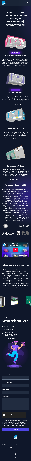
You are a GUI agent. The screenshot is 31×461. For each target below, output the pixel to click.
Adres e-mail (5, 389)
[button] (27, 3)
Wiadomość (5, 396)
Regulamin (15, 450)
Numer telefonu (7, 382)
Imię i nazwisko (6, 375)
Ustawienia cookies (15, 452)
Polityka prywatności (15, 448)
